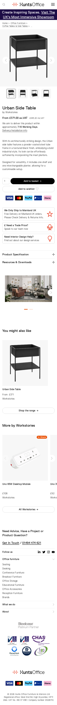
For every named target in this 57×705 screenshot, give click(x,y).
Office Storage (10, 581)
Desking (6, 568)
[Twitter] (43, 552)
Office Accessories (12, 589)
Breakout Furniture (12, 576)
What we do (8, 604)
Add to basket (31, 181)
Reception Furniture (12, 593)
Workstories (11, 112)
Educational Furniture (13, 585)
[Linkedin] (39, 552)
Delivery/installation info (14, 130)
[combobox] (3, 4)
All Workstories (27, 509)
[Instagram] (48, 552)
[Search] (3, 4)
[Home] (28, 4)
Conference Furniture (13, 572)
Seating (6, 564)
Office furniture (10, 559)
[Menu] (53, 4)
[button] (5, 60)
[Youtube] (53, 552)
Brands (5, 597)
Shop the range (27, 410)
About (5, 611)
